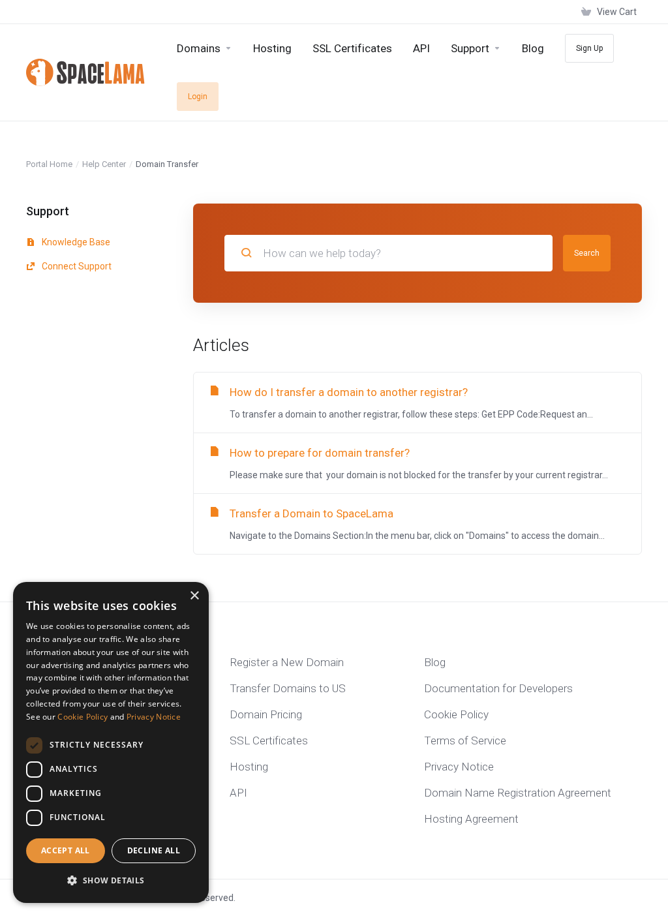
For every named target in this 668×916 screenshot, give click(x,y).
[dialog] (111, 742)
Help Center (104, 164)
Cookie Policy (82, 716)
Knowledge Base (75, 242)
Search (587, 253)
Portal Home (49, 164)
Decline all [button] (153, 850)
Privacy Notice (154, 716)
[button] (111, 881)
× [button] (194, 596)
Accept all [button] (65, 850)
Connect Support (76, 266)
